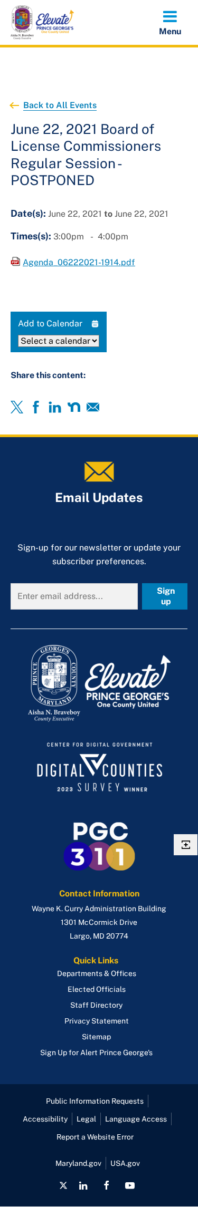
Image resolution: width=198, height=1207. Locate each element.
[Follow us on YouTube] (130, 1185)
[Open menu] (170, 22)
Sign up (166, 596)
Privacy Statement (96, 1021)
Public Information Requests (95, 1101)
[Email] (93, 407)
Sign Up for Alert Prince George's (96, 1052)
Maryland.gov (78, 1163)
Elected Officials (97, 989)
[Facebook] (36, 407)
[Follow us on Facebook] (106, 1185)
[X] (17, 407)
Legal (86, 1119)
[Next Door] (74, 407)
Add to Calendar (50, 323)
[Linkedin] (55, 407)
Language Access (136, 1119)
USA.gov (125, 1163)
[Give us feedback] (185, 844)
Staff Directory (96, 1005)
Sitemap (96, 1036)
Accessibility (45, 1119)
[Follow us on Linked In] (83, 1185)
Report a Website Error (95, 1137)
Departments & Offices (96, 973)
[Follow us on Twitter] (63, 1185)
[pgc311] (99, 683)
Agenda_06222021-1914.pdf (79, 262)
